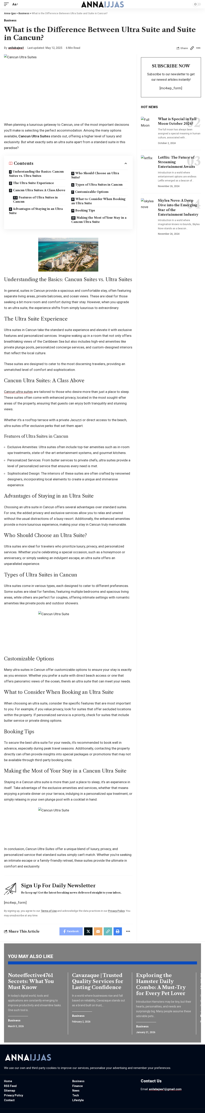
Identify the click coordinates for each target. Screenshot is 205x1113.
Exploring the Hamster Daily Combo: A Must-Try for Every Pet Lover (161, 984)
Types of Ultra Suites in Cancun (99, 184)
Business (10, 20)
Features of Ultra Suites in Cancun (35, 199)
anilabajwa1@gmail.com (165, 1089)
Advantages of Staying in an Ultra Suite (36, 211)
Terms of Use (49, 910)
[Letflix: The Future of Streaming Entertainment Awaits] (148, 163)
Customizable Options (92, 192)
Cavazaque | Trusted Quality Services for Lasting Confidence (97, 981)
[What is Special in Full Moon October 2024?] (148, 125)
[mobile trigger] (7, 4)
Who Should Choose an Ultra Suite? (95, 175)
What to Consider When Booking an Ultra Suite (98, 201)
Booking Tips (85, 210)
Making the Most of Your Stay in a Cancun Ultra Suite (99, 220)
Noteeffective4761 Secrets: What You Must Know (31, 981)
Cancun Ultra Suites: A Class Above (39, 190)
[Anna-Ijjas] (102, 4)
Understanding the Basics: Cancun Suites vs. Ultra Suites (36, 174)
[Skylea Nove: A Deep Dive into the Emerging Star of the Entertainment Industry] (148, 206)
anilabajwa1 (16, 47)
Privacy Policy (116, 910)
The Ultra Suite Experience (33, 183)
